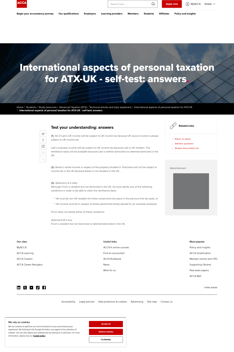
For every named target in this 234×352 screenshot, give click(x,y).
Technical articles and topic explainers (110, 107)
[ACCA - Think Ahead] (22, 7)
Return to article (183, 139)
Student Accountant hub (187, 148)
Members (133, 13)
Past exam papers (199, 270)
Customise (106, 339)
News (106, 264)
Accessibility (68, 301)
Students (149, 13)
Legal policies (86, 301)
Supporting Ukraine (200, 264)
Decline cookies (106, 332)
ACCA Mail (195, 276)
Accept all (105, 324)
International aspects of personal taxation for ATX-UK (163, 107)
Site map (152, 301)
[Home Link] (210, 287)
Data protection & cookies (112, 301)
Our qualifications (69, 13)
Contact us (167, 301)
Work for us (109, 270)
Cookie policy (39, 336)
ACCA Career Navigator (30, 264)
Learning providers (112, 13)
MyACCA (22, 247)
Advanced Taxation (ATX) (73, 107)
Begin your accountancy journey (35, 13)
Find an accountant (114, 253)
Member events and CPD (203, 258)
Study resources (48, 107)
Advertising (137, 301)
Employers (90, 13)
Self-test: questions (184, 143)
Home (20, 107)
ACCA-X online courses (116, 247)
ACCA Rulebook (112, 258)
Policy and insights (185, 13)
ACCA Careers (24, 258)
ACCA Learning (25, 253)
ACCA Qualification (200, 253)
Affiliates (164, 13)
